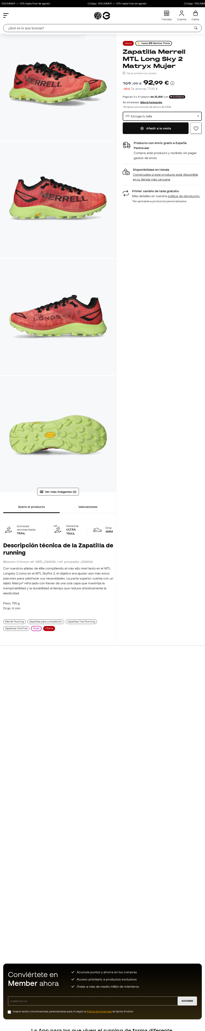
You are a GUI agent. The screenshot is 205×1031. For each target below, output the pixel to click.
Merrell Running (14, 621)
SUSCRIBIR (187, 1001)
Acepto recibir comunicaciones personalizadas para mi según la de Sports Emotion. (73, 1011)
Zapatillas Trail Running (81, 621)
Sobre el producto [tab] (31, 506)
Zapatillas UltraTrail (16, 628)
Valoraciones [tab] (87, 506)
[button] (162, 174)
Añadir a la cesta (158, 128)
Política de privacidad (99, 1011)
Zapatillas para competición (45, 621)
